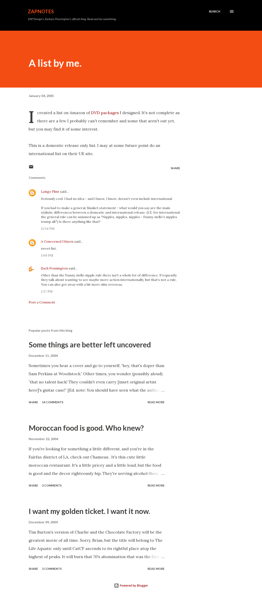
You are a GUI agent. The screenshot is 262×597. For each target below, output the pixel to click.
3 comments (52, 485)
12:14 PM (47, 228)
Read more (156, 402)
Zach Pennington (54, 268)
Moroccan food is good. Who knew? (86, 427)
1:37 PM (47, 291)
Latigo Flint (50, 191)
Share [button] (175, 168)
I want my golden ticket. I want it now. (89, 511)
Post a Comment (42, 302)
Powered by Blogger (133, 585)
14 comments (52, 402)
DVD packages (105, 112)
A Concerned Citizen (57, 241)
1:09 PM (47, 255)
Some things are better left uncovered (90, 344)
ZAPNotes (41, 11)
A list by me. (55, 63)
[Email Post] (31, 168)
